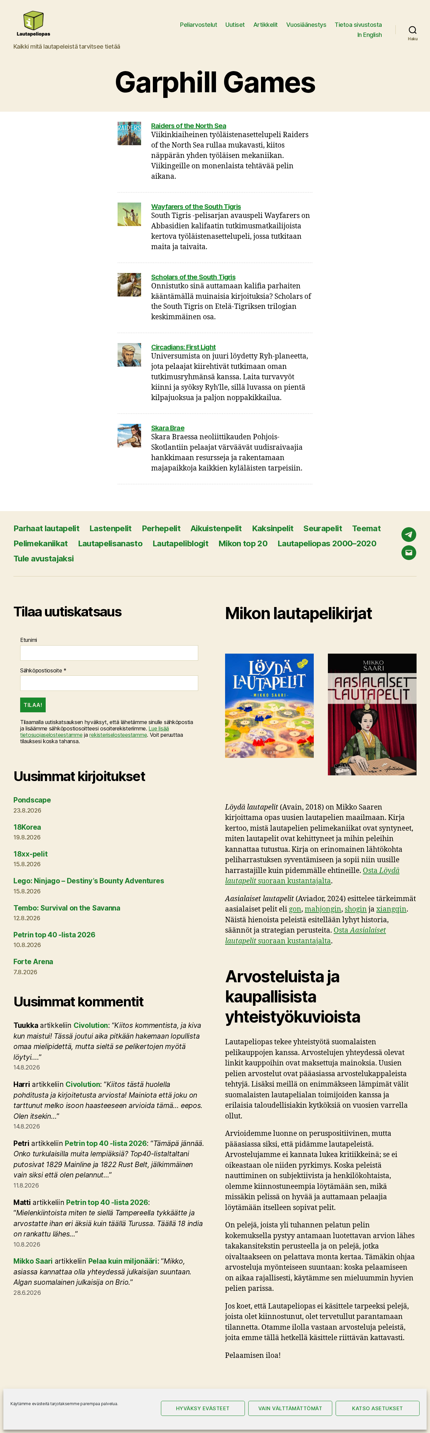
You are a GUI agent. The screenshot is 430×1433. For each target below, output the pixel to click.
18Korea (27, 827)
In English (369, 34)
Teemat (366, 528)
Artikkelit (265, 24)
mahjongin (323, 909)
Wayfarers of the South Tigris (196, 207)
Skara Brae (167, 428)
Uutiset (235, 24)
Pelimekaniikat (40, 543)
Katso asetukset (377, 1408)
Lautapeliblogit (180, 543)
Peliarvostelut (198, 24)
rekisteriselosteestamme (118, 734)
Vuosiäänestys (306, 24)
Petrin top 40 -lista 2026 (54, 935)
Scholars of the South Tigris (193, 277)
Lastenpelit (110, 528)
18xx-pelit (30, 854)
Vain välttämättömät (290, 1408)
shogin (356, 909)
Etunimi (28, 640)
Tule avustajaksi (43, 558)
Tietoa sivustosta (358, 24)
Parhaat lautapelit (46, 528)
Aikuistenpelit (216, 528)
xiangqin (391, 909)
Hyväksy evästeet (203, 1408)
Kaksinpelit (273, 528)
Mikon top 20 (242, 543)
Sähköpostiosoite (43, 670)
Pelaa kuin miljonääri (122, 1261)
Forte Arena (33, 961)
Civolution (91, 1025)
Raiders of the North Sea (188, 126)
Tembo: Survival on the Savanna (66, 908)
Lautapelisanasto (110, 543)
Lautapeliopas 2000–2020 (326, 543)
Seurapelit (322, 528)
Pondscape (32, 800)
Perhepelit (161, 528)
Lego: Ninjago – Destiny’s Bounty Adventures (88, 881)
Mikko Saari (33, 1261)
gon (295, 909)
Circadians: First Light (183, 347)
